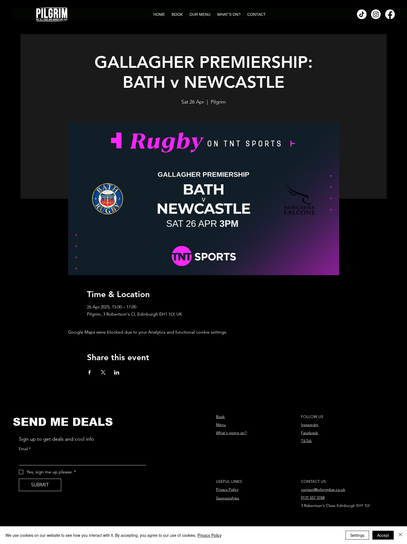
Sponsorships (227, 498)
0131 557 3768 (312, 497)
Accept (383, 535)
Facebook (309, 432)
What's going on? (231, 432)
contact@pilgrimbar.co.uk (323, 489)
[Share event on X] (103, 372)
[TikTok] (362, 14)
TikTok (306, 440)
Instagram (309, 424)
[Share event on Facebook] (89, 372)
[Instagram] (376, 14)
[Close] (400, 535)
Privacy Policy (227, 489)
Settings (357, 535)
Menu (221, 424)
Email (25, 448)
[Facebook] (390, 14)
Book (220, 416)
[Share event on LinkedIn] (116, 372)
